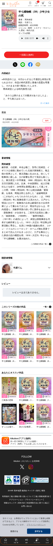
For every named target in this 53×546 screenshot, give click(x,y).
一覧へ (45, 306)
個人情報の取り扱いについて (22, 496)
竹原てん (28, 22)
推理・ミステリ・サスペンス (34, 29)
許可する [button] (39, 531)
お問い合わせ (26, 506)
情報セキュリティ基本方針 (14, 502)
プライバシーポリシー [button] (36, 525)
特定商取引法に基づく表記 (37, 502)
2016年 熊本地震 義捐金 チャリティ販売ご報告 (26, 490)
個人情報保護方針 (42, 496)
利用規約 (5, 496)
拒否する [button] (14, 531)
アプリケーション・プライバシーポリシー (26, 499)
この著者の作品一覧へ (39, 244)
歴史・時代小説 (27, 30)
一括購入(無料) (26, 54)
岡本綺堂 (28, 19)
